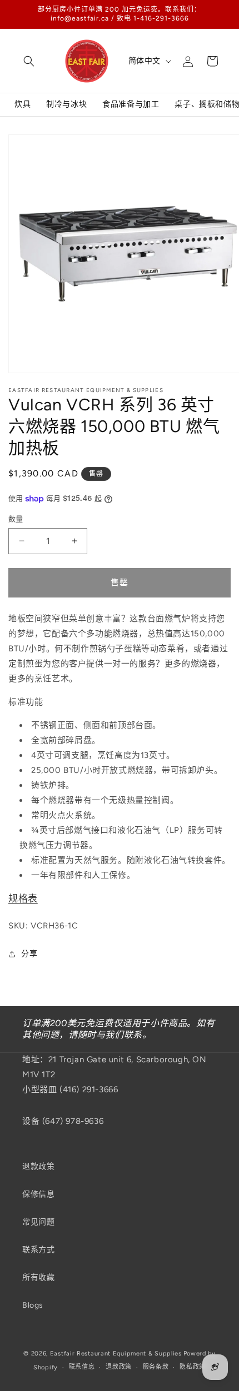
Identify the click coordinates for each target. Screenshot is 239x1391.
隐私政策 (193, 1366)
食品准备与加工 (130, 104)
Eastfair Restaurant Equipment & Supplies (116, 1353)
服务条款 (156, 1366)
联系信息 (82, 1366)
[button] (29, 61)
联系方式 (38, 1249)
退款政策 (38, 1166)
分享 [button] (29, 953)
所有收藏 (38, 1277)
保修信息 (38, 1194)
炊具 (22, 104)
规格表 (23, 898)
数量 (15, 519)
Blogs (32, 1305)
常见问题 (38, 1222)
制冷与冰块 (66, 104)
